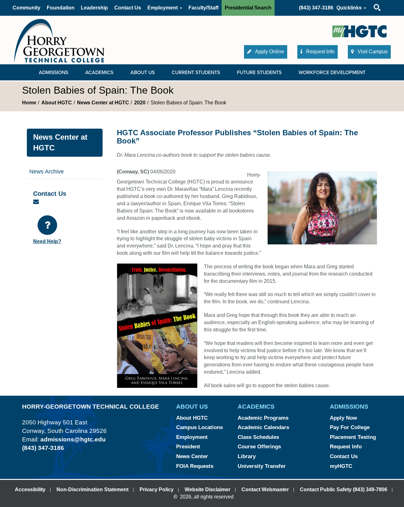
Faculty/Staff (203, 7)
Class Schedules (258, 437)
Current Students (196, 72)
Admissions (53, 72)
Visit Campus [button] (372, 51)
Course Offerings (259, 447)
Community (26, 7)
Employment (192, 437)
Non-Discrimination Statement (92, 489)
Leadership (94, 7)
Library (247, 456)
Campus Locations (199, 427)
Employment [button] (163, 7)
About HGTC (56, 102)
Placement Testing (353, 437)
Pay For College (350, 427)
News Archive (46, 171)
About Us (142, 72)
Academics (99, 72)
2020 (140, 102)
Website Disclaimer (207, 489)
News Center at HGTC (103, 102)
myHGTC (341, 466)
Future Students (259, 72)
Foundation (60, 7)
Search (371, 1)
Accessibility (30, 489)
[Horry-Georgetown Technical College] (59, 40)
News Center (192, 456)
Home (29, 102)
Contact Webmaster (265, 489)
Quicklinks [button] (349, 7)
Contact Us (127, 7)
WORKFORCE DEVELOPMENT (332, 72)
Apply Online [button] (269, 51)
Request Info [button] (320, 51)
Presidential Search (248, 7)
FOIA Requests (194, 466)
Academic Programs (263, 418)
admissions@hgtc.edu (73, 439)
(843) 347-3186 (316, 7)
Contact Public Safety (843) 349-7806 (343, 489)
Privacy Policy (157, 489)
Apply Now (343, 418)
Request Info (346, 447)
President (188, 447)
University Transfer (262, 466)
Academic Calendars (263, 427)
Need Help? (47, 241)
